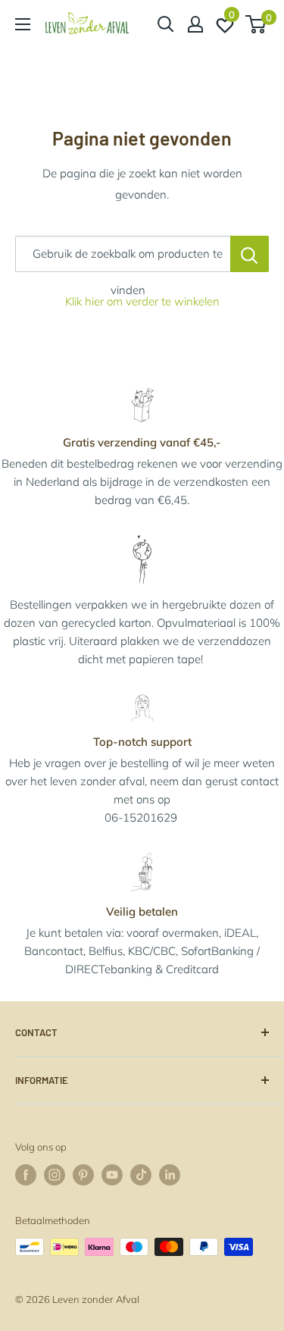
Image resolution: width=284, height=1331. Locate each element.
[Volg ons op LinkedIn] (169, 1174)
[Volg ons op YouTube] (112, 1174)
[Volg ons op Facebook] (25, 1174)
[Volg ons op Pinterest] (83, 1174)
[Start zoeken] (166, 24)
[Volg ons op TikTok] (140, 1174)
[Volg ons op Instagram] (54, 1174)
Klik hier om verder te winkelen (142, 301)
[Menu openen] (22, 24)
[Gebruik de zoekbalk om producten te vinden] (249, 254)
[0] (256, 24)
